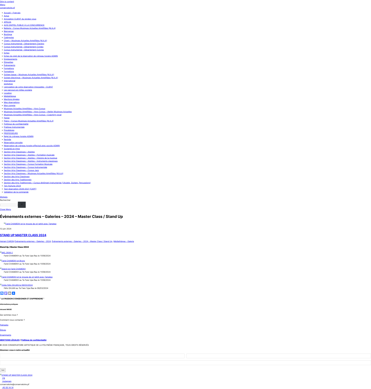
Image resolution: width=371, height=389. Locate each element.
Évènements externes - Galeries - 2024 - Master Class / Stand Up (82, 241)
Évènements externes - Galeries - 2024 (33, 241)
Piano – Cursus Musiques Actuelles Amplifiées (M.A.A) (29, 121)
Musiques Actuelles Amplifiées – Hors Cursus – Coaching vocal (32, 115)
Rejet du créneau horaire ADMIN (18, 136)
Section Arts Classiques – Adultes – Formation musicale (29, 155)
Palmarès (4, 325)
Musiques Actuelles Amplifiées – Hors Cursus (24, 108)
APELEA (7, 22)
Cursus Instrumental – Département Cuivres (24, 50)
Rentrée (7, 139)
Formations (9, 68)
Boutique (8, 34)
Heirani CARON (7, 241)
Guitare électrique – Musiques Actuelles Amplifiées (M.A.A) (31, 77)
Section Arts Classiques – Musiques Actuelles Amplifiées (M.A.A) (33, 173)
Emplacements (10, 59)
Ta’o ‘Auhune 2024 (12, 186)
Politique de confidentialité (16, 124)
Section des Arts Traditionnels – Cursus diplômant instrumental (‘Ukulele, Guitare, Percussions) (47, 183)
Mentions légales (11, 99)
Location (8, 93)
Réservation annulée (13, 142)
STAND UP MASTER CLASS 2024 (23, 235)
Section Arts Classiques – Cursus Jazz (21, 170)
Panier (7, 118)
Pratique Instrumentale (14, 127)
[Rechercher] (22, 205)
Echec (6, 53)
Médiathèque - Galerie (123, 241)
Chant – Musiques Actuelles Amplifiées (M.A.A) (25, 40)
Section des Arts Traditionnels (17, 179)
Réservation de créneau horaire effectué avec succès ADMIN (32, 145)
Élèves (3, 330)
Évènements (9, 65)
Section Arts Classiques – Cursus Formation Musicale (28, 164)
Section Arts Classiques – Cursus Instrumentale (25, 167)
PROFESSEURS (11, 133)
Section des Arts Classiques (16, 176)
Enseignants (5, 335)
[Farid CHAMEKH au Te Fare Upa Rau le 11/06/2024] (6, 252)
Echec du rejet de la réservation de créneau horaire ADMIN (31, 56)
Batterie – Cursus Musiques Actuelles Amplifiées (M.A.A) (30, 28)
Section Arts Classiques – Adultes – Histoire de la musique (30, 158)
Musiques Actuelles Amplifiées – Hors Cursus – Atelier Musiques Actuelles (38, 111)
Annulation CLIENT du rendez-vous (20, 19)
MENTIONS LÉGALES (10, 340)
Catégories (9, 37)
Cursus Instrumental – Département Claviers (24, 43)
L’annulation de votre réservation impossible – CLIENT (28, 87)
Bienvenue (9, 31)
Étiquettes (8, 62)
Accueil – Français (12, 13)
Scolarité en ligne (12, 149)
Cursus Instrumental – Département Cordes (23, 47)
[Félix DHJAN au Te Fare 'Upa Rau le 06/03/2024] (16, 285)
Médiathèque (10, 96)
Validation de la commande (16, 192)
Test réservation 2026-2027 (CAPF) (20, 189)
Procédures (9, 130)
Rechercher (5, 200)
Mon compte (9, 105)
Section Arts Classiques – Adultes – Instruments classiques (31, 161)
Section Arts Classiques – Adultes (19, 152)
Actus (6, 16)
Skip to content (7, 1)
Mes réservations (12, 102)
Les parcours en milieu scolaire (18, 90)
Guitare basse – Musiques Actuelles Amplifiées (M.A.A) (29, 74)
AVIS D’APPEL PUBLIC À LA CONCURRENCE (24, 25)
